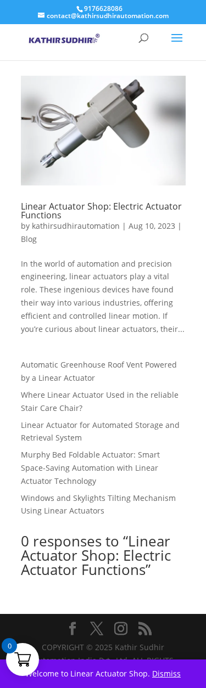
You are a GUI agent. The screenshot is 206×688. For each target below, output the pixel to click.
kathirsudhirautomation (76, 226)
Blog (29, 239)
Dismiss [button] (166, 673)
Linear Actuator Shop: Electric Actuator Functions (101, 210)
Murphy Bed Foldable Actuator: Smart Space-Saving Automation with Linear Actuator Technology (90, 467)
